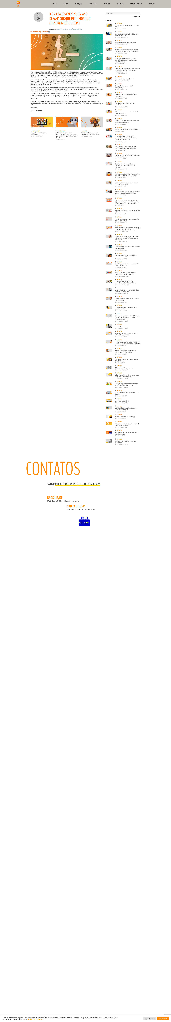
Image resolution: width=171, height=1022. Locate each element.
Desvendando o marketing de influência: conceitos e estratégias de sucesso (127, 175)
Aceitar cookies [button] (163, 1018)
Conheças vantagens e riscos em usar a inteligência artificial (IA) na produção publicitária (127, 238)
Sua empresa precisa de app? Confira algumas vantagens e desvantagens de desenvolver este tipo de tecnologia (127, 201)
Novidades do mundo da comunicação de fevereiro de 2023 (127, 220)
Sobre (66, 4)
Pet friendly (118, 326)
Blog (55, 4)
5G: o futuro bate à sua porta (124, 368)
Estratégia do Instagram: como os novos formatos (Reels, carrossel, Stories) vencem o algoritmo (127, 70)
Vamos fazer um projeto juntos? (73, 484)
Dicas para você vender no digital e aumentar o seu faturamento (125, 256)
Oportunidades (136, 4)
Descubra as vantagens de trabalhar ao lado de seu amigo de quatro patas (127, 147)
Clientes (120, 4)
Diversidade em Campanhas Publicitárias (127, 129)
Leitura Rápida (36, 131)
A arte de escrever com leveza (124, 79)
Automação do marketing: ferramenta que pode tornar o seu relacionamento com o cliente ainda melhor (66, 135)
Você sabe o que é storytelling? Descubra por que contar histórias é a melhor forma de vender (127, 317)
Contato (152, 4)
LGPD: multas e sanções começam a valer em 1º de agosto (126, 408)
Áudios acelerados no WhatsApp (125, 417)
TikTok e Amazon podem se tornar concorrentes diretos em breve (125, 273)
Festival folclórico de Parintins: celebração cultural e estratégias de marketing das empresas (126, 138)
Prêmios (107, 4)
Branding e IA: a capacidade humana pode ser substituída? (90, 133)
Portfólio (93, 4)
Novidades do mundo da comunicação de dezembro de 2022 (127, 264)
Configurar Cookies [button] (150, 1018)
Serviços (78, 4)
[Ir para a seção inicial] (18, 6)
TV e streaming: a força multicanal (125, 42)
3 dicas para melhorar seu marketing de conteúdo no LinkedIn (127, 424)
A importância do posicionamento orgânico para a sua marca (125, 351)
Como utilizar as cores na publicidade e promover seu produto (127, 121)
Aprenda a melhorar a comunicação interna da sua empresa (126, 334)
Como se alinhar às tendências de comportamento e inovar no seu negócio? (125, 165)
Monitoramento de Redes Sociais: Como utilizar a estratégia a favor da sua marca (127, 342)
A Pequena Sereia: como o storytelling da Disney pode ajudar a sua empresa (127, 192)
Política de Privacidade (35, 1019)
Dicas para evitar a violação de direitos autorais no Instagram (127, 290)
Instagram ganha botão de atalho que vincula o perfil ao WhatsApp (126, 384)
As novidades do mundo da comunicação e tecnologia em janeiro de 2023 (127, 228)
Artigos (84, 131)
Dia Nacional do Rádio (122, 401)
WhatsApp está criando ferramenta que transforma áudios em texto (127, 375)
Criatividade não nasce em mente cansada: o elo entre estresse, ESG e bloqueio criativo (126, 60)
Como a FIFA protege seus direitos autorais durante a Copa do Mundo (126, 282)
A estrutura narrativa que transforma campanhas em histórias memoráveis (126, 50)
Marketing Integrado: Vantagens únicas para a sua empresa (127, 156)
